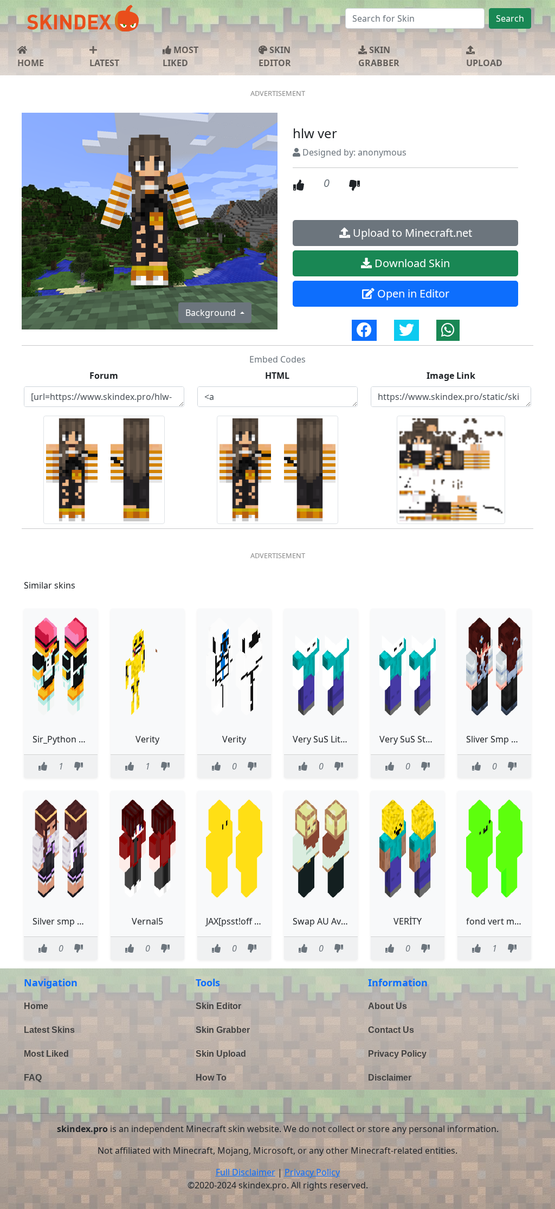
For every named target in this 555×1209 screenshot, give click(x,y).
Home (36, 1006)
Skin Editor (218, 1006)
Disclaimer (389, 1077)
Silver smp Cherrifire (75, 921)
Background (211, 313)
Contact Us (391, 1030)
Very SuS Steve (409, 739)
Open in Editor (412, 293)
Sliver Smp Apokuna (507, 739)
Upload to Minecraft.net (411, 232)
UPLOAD (484, 63)
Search (510, 18)
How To (211, 1077)
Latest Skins (49, 1030)
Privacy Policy (397, 1053)
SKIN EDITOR (275, 56)
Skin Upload (221, 1053)
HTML (277, 376)
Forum (103, 376)
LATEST (104, 63)
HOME (30, 63)
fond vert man (495, 921)
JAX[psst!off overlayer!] (252, 921)
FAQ (33, 1077)
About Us (387, 1006)
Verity (147, 739)
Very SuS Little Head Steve (346, 739)
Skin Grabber (223, 1030)
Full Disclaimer (245, 1172)
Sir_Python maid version (82, 739)
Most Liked (46, 1053)
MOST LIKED (180, 56)
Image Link (451, 376)
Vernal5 (147, 921)
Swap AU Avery (323, 921)
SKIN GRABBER (378, 56)
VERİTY (407, 921)
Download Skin (411, 263)
